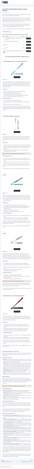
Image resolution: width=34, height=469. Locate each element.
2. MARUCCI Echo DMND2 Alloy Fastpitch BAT (11, 116)
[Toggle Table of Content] (10, 31)
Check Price (28, 38)
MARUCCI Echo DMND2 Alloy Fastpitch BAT (12, 41)
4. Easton (4, 233)
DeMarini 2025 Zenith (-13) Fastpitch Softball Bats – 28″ (14, 50)
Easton (7, 44)
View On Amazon (17, 77)
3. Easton (4, 174)
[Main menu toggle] (32, 2)
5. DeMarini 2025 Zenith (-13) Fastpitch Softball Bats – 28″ (13, 295)
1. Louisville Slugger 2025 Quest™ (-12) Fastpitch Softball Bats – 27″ (15, 61)
